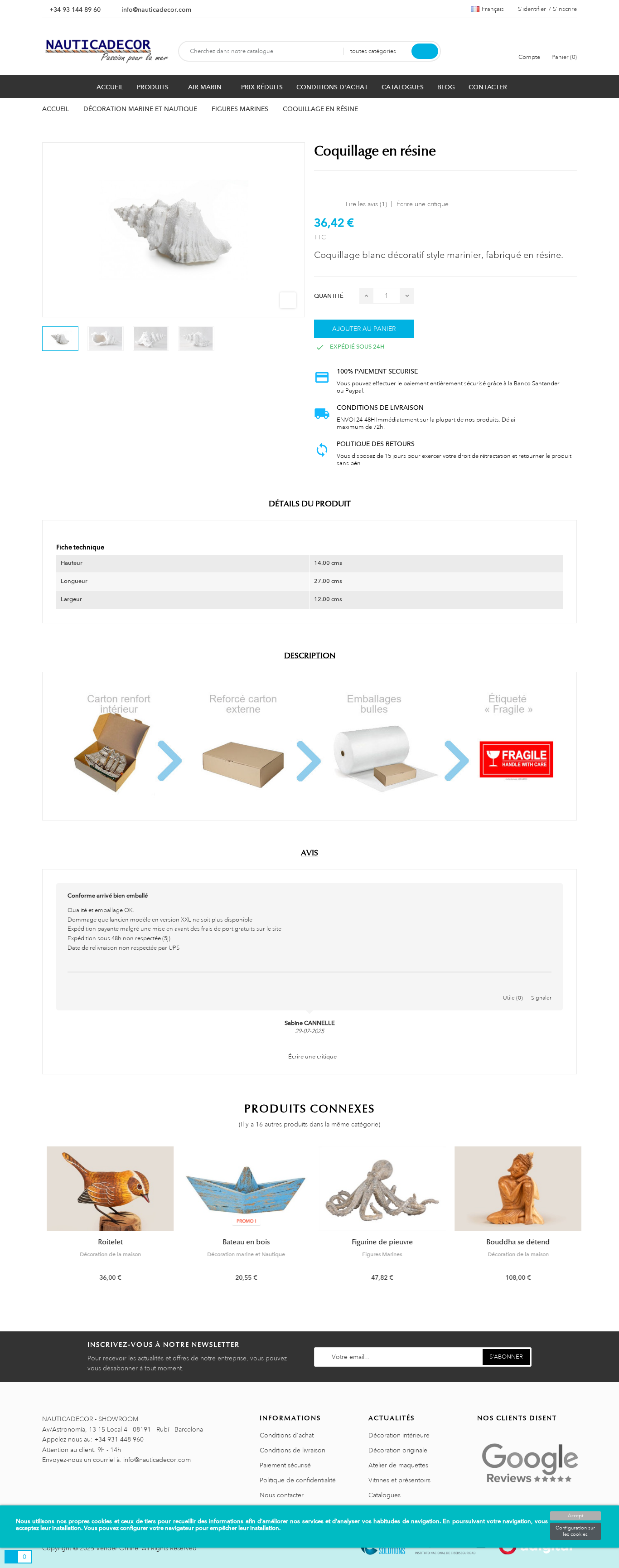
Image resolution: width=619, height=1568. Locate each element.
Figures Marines (377, 1254)
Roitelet (105, 1242)
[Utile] (513, 988)
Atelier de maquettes (398, 1465)
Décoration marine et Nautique (241, 1254)
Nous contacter (282, 1495)
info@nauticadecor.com (156, 9)
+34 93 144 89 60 (75, 9)
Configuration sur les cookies (575, 1531)
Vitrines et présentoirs (399, 1480)
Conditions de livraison (292, 1450)
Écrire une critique (423, 204)
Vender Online (117, 1548)
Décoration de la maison (105, 1254)
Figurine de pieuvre (377, 1242)
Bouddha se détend (513, 1242)
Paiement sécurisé (285, 1465)
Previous (36, 1220)
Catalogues (384, 1495)
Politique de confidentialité (298, 1480)
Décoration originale (397, 1450)
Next (582, 1220)
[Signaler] (541, 988)
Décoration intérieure (399, 1435)
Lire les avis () (366, 204)
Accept (575, 1516)
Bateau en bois (241, 1242)
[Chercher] (424, 51)
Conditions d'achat (287, 1435)
